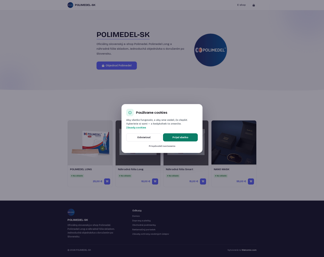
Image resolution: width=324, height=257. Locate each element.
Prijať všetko (180, 137)
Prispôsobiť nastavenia (162, 146)
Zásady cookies (136, 127)
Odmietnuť (144, 137)
